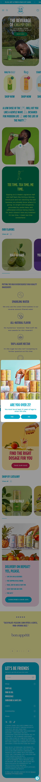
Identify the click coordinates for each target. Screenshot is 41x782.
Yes (12, 417)
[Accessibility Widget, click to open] (37, 778)
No (29, 417)
